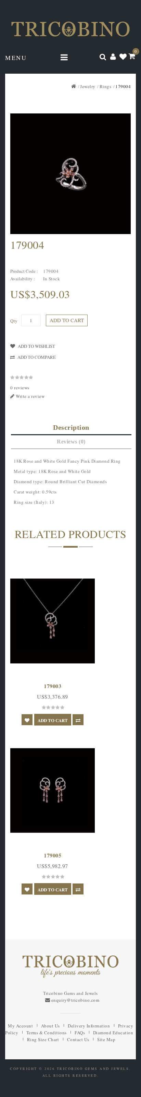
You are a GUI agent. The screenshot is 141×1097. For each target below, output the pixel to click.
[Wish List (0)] (123, 56)
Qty (14, 321)
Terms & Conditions (46, 1032)
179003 (52, 686)
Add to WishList (36, 346)
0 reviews (19, 388)
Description (71, 427)
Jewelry (87, 86)
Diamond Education (113, 1032)
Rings (106, 86)
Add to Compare (36, 357)
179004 (123, 86)
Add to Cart (67, 320)
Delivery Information (89, 1026)
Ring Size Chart (43, 1039)
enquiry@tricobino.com (75, 1000)
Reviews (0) (71, 441)
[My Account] (113, 56)
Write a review (30, 396)
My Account (20, 1026)
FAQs (80, 1032)
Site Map (106, 1039)
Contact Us (78, 1039)
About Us (50, 1026)
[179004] (70, 173)
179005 (52, 855)
